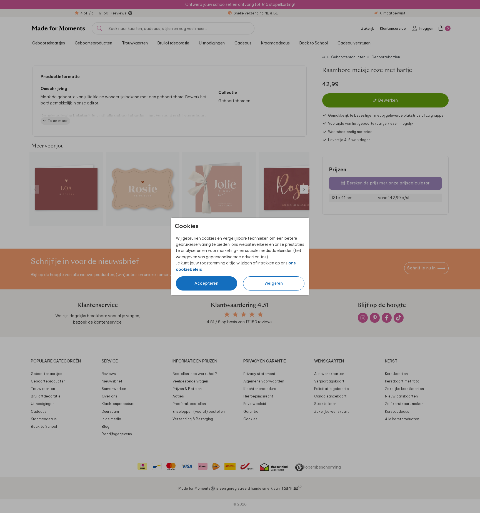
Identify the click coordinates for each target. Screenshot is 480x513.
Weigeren (273, 283)
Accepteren (206, 283)
